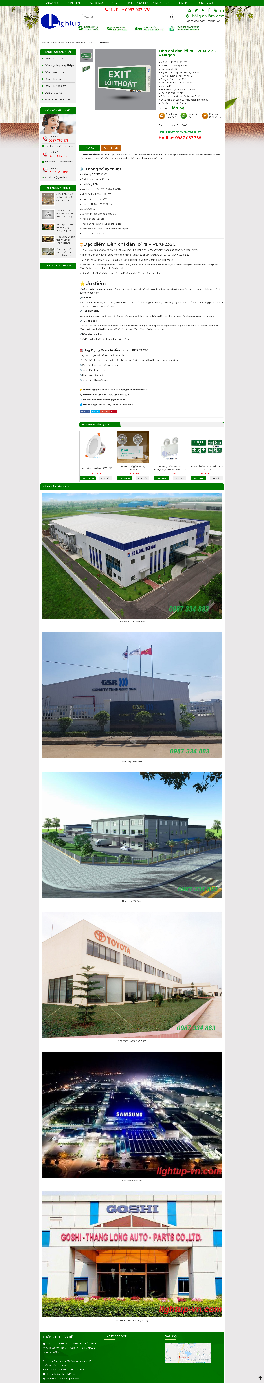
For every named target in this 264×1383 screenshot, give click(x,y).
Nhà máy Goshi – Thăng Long (132, 1320)
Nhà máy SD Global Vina (132, 621)
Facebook (85, 411)
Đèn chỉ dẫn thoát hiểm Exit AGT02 (207, 468)
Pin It (113, 411)
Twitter (95, 411)
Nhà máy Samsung (132, 1180)
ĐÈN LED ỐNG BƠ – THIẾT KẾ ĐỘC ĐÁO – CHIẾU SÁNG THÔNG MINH (64, 197)
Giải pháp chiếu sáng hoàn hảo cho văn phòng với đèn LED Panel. (64, 252)
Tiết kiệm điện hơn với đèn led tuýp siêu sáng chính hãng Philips (64, 213)
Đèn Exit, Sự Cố (180, 125)
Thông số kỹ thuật (103, 169)
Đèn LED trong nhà (56, 79)
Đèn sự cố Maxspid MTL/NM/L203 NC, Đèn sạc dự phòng (170, 469)
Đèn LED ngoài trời (56, 85)
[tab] (89, 148)
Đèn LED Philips (54, 58)
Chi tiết (106, 478)
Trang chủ (52, 3)
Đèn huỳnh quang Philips (59, 65)
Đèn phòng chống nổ (57, 99)
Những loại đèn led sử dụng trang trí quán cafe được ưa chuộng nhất (64, 227)
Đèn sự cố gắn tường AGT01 (133, 468)
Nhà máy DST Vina (132, 901)
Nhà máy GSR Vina (132, 761)
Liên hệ (182, 3)
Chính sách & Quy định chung (148, 3)
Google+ (104, 411)
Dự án (116, 3)
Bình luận (111, 148)
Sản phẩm (96, 3)
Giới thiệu (74, 3)
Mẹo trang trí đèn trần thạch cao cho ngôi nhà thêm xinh (65, 239)
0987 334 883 (58, 172)
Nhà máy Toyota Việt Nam (132, 1041)
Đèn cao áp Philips (55, 72)
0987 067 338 (137, 9)
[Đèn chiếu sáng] (60, 21)
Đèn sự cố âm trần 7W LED (96, 468)
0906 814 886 (58, 156)
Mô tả (90, 148)
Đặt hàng (88, 478)
